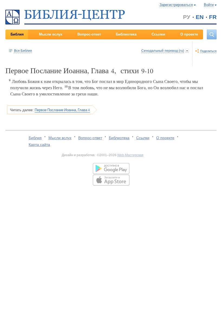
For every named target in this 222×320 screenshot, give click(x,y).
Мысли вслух (50, 34)
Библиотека (126, 34)
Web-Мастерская (130, 155)
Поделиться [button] (208, 51)
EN (200, 17)
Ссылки (158, 34)
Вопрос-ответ (89, 34)
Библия (17, 34)
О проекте (189, 34)
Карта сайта (39, 144)
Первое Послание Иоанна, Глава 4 (62, 109)
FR (213, 17)
